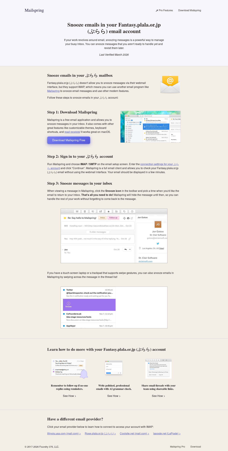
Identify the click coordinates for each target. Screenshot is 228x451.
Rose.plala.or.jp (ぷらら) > (100, 433)
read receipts (72, 132)
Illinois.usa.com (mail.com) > (64, 433)
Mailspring (34, 10)
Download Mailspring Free (68, 140)
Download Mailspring (189, 10)
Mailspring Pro (177, 446)
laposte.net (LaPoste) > (167, 433)
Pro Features (165, 10)
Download (195, 446)
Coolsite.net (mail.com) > (134, 433)
